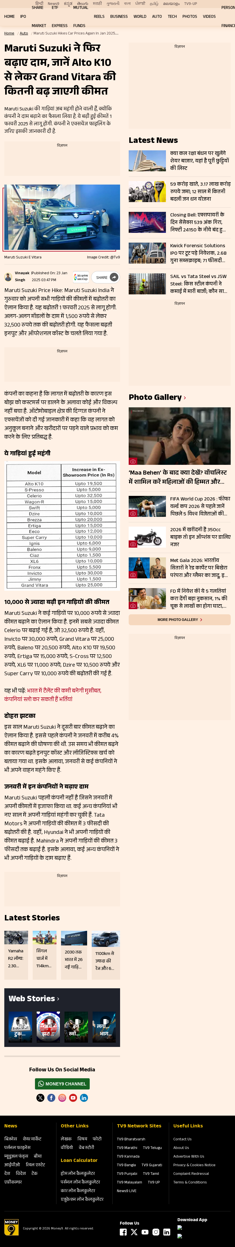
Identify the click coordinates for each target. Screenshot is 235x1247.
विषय (82, 1140)
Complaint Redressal (191, 1174)
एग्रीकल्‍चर (13, 1183)
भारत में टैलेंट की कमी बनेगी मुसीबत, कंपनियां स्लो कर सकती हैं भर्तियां (52, 696)
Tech (172, 17)
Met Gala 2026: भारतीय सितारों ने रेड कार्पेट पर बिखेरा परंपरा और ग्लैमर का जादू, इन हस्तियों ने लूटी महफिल (199, 568)
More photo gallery (178, 620)
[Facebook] (123, 1232)
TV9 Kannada (128, 1157)
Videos (209, 17)
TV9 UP (154, 1182)
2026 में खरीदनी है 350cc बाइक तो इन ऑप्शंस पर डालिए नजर (200, 537)
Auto (157, 17)
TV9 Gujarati (152, 1165)
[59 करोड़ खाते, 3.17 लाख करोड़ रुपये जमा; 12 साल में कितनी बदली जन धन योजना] (147, 191)
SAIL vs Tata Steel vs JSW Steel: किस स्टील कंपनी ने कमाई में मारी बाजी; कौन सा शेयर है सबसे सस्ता (198, 284)
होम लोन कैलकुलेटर (78, 1174)
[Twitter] (40, 1098)
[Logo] (11, 1234)
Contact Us (182, 1139)
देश (7, 1174)
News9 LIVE (126, 1191)
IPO (23, 17)
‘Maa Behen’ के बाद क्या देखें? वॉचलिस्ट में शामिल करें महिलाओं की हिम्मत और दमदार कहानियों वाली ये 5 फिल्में (178, 478)
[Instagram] (62, 1098)
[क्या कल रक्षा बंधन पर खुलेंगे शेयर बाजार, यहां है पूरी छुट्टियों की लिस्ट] (147, 160)
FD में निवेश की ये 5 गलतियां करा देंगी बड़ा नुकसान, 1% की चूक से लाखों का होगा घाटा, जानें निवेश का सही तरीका (198, 599)
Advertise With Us (188, 1157)
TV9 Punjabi (127, 1174)
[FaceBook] (51, 1098)
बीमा (38, 1157)
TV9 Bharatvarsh (131, 1139)
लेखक (66, 1140)
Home (9, 17)
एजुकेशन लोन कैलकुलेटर (82, 1200)
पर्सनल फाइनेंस (17, 1148)
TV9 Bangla (126, 1165)
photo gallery (155, 398)
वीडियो (67, 1148)
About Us (181, 1148)
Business (119, 17)
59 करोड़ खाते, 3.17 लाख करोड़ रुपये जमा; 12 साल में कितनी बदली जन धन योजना (200, 192)
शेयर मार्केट (32, 1140)
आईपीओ (12, 1165)
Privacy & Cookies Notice (194, 1165)
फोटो (97, 1140)
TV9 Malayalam (129, 1182)
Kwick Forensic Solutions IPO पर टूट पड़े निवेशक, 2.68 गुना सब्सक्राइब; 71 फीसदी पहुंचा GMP (198, 253)
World (140, 17)
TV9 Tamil (151, 1174)
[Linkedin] (84, 1098)
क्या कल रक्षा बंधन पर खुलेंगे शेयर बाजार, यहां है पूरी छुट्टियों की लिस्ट (199, 161)
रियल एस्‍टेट (35, 1165)
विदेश (21, 1174)
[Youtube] (73, 1098)
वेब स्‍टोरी (86, 1148)
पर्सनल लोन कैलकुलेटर (80, 1183)
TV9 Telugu (152, 1148)
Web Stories (32, 1000)
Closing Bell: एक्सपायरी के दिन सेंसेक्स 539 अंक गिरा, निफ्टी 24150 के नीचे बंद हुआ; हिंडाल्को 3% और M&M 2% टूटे (200, 223)
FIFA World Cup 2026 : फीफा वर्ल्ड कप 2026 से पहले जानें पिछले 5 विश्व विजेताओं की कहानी (200, 507)
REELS (99, 17)
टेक (35, 1174)
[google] (81, 277)
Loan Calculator (79, 1161)
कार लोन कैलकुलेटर (78, 1191)
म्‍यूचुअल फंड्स (16, 1157)
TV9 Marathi (127, 1148)
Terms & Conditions (190, 1182)
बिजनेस (10, 1140)
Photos (190, 17)
